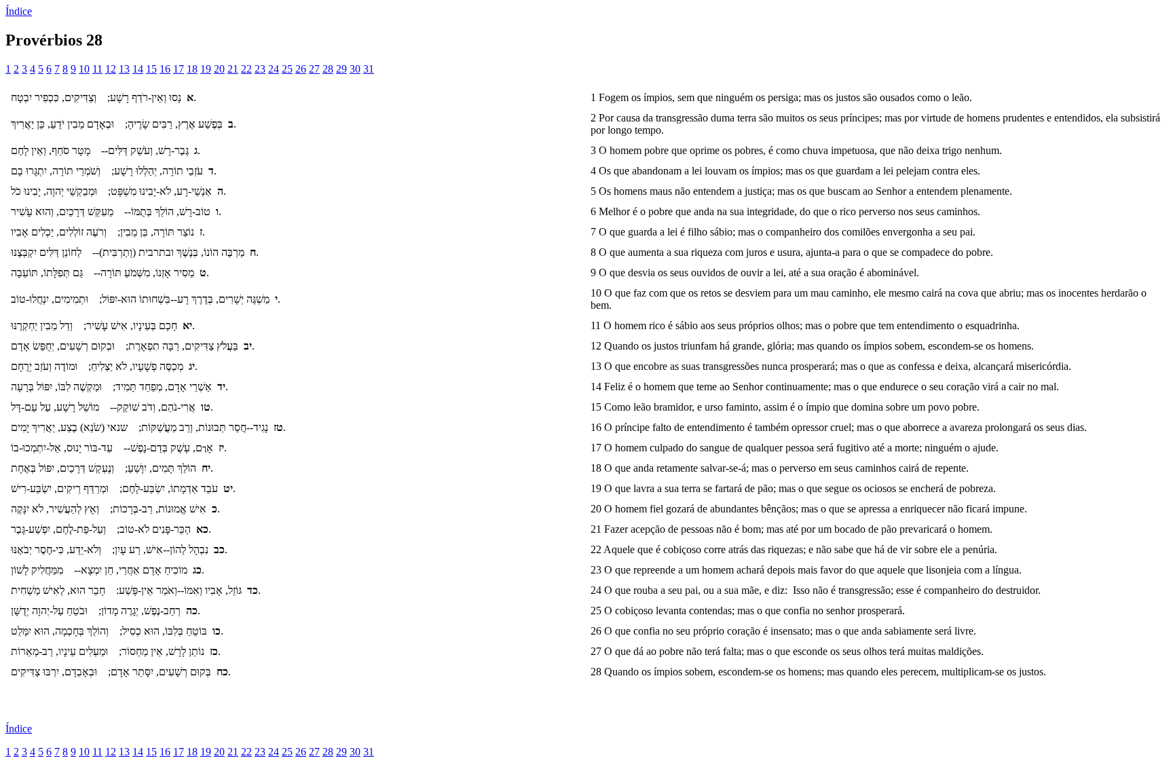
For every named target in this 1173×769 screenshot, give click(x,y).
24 (273, 69)
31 (368, 69)
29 (341, 69)
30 (355, 69)
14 (137, 69)
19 (205, 69)
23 (260, 69)
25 (287, 69)
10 (84, 69)
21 (232, 69)
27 (314, 69)
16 (165, 69)
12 (110, 69)
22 (246, 69)
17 (178, 69)
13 (124, 69)
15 (151, 69)
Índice (18, 11)
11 (97, 69)
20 (219, 69)
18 (192, 69)
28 (327, 69)
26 (300, 69)
